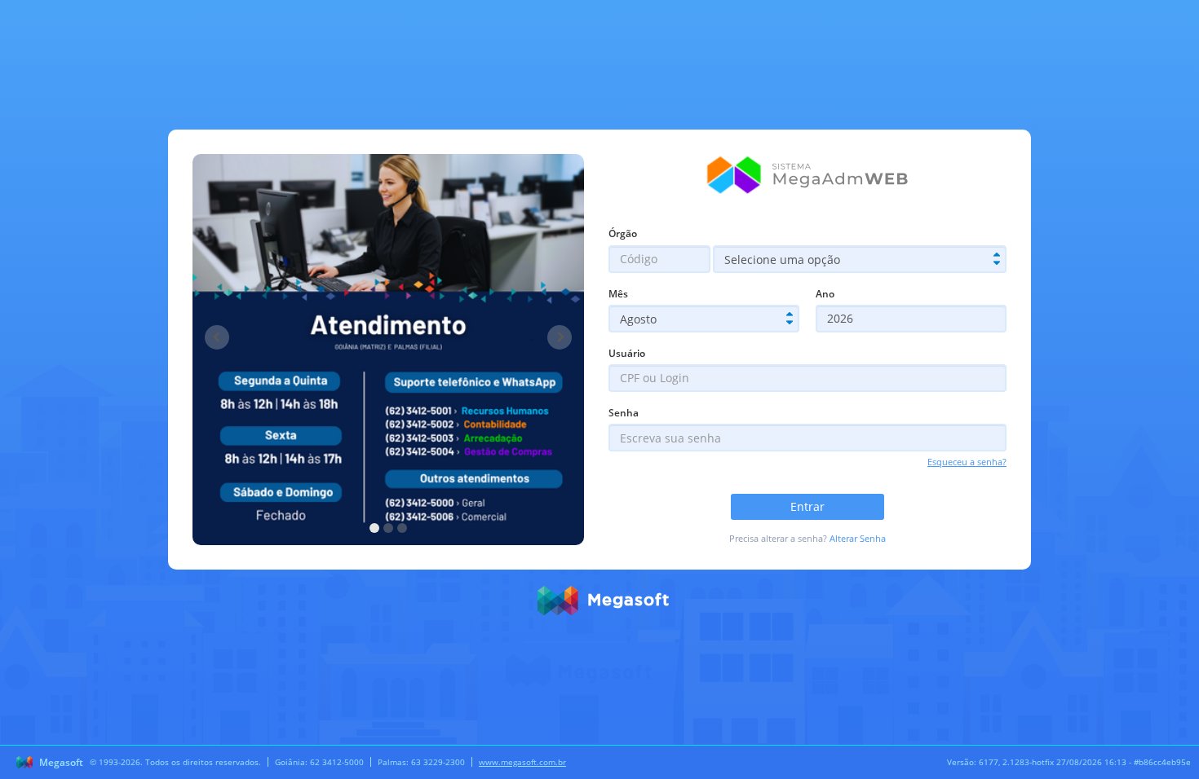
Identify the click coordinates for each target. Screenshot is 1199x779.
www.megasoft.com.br (522, 762)
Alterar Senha (858, 538)
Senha (623, 413)
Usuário (626, 353)
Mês (618, 294)
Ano (825, 294)
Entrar (807, 506)
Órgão (622, 233)
